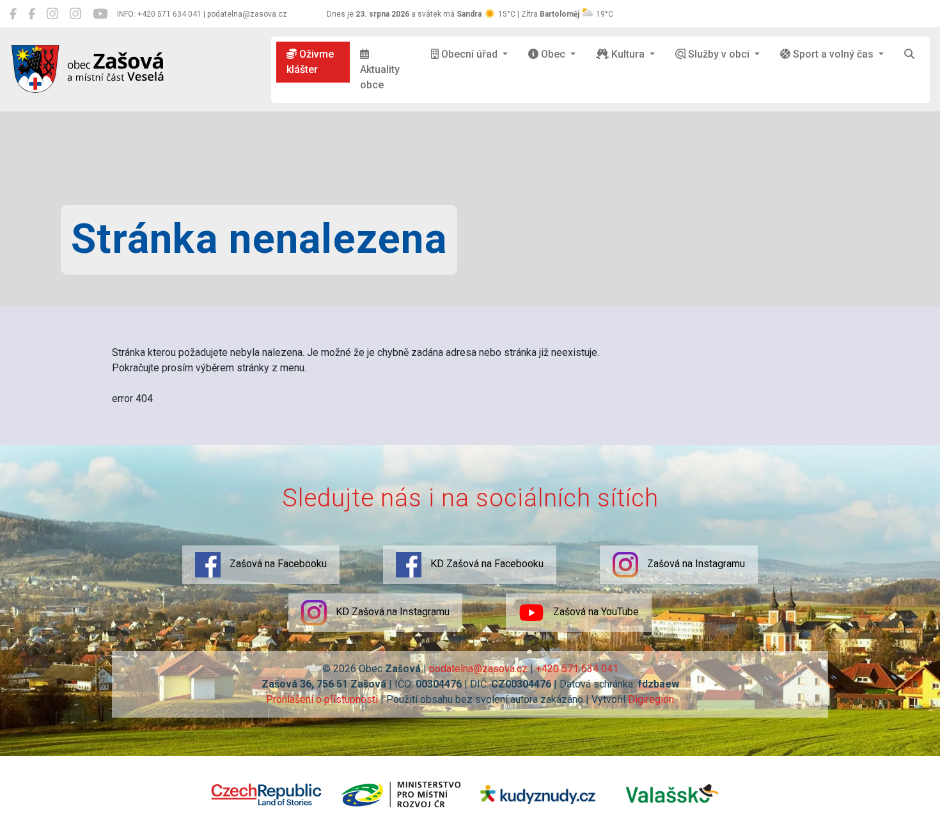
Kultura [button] (628, 54)
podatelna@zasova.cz (478, 669)
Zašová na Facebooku (277, 564)
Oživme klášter (310, 62)
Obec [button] (553, 54)
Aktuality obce (380, 77)
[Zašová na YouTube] (100, 14)
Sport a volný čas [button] (833, 54)
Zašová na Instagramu (695, 564)
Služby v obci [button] (718, 54)
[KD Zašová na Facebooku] (31, 14)
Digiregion (651, 699)
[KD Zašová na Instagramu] (75, 14)
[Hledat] (909, 54)
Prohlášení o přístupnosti (322, 699)
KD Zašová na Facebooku (486, 564)
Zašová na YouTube (595, 612)
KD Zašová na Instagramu (391, 612)
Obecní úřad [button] (469, 54)
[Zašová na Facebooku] (13, 14)
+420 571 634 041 (577, 669)
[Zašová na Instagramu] (52, 14)
